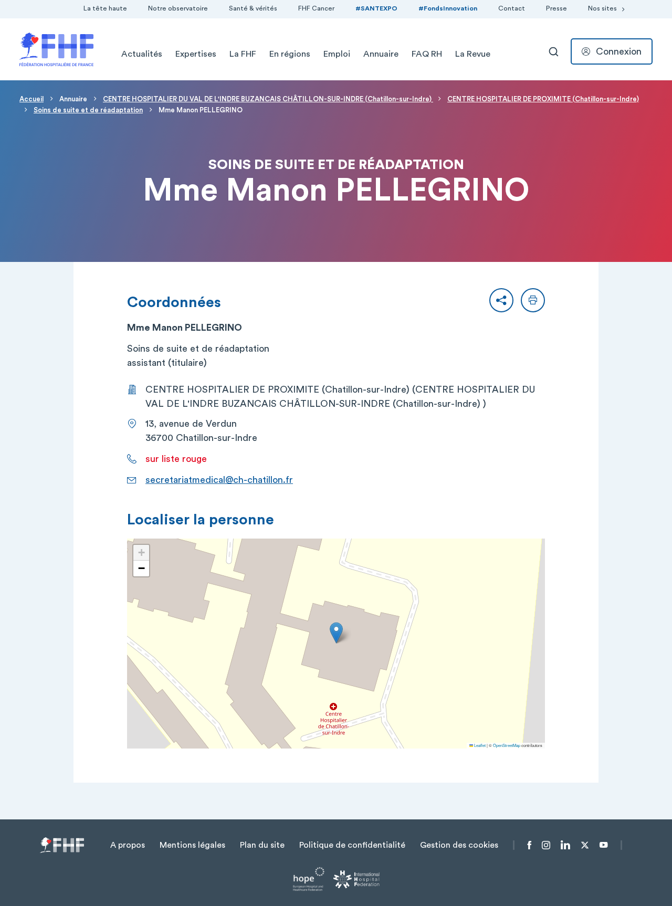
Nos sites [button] (602, 8)
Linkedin (565, 845)
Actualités (141, 54)
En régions (289, 54)
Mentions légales (192, 845)
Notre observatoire (178, 8)
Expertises (195, 54)
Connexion (619, 51)
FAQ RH (427, 54)
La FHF (242, 54)
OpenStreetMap (506, 745)
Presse (556, 8)
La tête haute (105, 8)
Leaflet (479, 745)
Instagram (546, 845)
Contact (511, 8)
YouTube (603, 845)
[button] (501, 300)
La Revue (472, 54)
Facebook (529, 845)
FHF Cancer (316, 8)
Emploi (336, 54)
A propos (127, 845)
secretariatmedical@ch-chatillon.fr (219, 479)
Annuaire (380, 54)
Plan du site (262, 845)
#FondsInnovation (447, 8)
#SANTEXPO (376, 8)
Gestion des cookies (459, 845)
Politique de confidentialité (352, 845)
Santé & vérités (253, 8)
